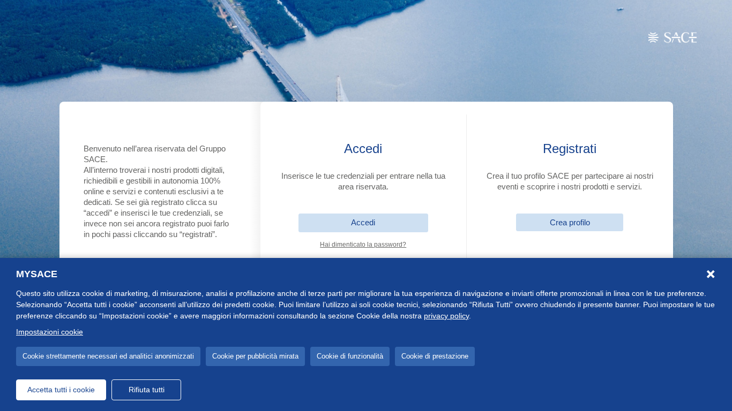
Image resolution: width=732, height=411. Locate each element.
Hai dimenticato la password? (363, 244)
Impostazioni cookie (49, 332)
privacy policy (446, 315)
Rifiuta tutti (147, 389)
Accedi (363, 222)
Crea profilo (570, 222)
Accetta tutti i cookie (61, 389)
